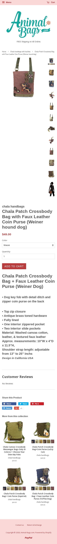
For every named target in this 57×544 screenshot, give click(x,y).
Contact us (19, 525)
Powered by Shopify (43, 533)
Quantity (6, 251)
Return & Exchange (34, 525)
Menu (8, 2)
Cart (52, 2)
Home (4, 51)
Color (4, 240)
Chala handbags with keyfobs (20, 51)
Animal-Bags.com (27, 533)
